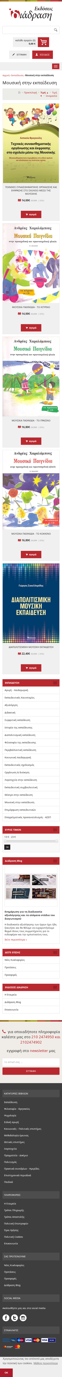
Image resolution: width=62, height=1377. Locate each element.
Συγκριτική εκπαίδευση (17, 720)
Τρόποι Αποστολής (14, 1216)
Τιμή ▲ (45, 92)
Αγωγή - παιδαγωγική (16, 690)
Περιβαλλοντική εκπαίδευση (20, 749)
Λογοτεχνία (10, 1148)
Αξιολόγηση (11, 705)
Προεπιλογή (30, 92)
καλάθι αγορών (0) (25, 42)
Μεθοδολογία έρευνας (16, 1135)
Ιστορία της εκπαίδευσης (18, 727)
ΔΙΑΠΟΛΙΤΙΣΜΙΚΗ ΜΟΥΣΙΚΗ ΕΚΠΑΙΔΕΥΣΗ (31, 647)
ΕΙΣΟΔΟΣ (44, 54)
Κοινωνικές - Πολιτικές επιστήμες (22, 1128)
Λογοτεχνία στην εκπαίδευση (21, 779)
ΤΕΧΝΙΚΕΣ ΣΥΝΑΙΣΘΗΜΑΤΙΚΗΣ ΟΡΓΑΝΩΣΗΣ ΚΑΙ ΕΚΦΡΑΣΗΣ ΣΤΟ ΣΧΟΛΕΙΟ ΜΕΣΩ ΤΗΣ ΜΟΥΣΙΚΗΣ (31, 190)
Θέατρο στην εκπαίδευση (19, 794)
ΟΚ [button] (6, 1372)
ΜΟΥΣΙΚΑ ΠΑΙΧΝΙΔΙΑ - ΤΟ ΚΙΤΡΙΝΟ (31, 307)
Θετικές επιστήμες (14, 1142)
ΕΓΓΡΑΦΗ (20, 54)
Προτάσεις (10, 967)
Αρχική (6, 75)
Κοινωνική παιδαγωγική (18, 757)
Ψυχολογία (10, 1115)
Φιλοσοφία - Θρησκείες (17, 1108)
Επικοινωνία (11, 1009)
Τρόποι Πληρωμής (14, 1210)
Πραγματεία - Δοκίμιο (16, 1155)
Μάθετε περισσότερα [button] (46, 1363)
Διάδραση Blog (13, 1002)
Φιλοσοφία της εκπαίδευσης (20, 742)
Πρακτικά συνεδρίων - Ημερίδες (21, 1168)
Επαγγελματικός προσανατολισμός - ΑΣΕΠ (28, 817)
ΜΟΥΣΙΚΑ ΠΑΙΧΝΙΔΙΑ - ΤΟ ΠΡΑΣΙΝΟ (31, 420)
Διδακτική (10, 712)
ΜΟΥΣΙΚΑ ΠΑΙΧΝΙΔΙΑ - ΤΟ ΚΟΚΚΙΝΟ (31, 533)
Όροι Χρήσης (11, 1230)
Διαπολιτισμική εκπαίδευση (20, 735)
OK (7, 847)
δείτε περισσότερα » (16, 939)
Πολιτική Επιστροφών (16, 1223)
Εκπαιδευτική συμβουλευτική (21, 787)
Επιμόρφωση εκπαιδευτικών (20, 809)
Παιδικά (8, 1182)
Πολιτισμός (10, 1162)
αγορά (32, 214)
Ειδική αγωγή (11, 1122)
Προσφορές (11, 974)
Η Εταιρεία (11, 994)
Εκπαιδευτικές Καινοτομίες (20, 697)
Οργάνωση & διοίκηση (17, 772)
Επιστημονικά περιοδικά (17, 1175)
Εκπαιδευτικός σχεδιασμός (19, 764)
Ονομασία (51, 95)
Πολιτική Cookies (13, 1236)
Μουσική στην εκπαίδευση (19, 802)
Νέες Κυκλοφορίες (15, 959)
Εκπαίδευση (17, 75)
